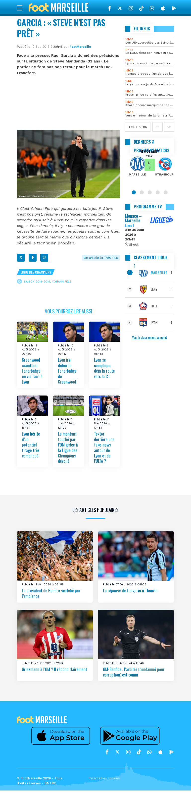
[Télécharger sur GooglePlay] (174, 8)
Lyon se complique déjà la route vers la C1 (104, 368)
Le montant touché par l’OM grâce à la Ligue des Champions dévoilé (68, 447)
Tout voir (137, 127)
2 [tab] (142, 192)
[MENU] (22, 8)
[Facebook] (109, 8)
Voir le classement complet (149, 337)
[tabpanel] (149, 166)
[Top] (178, 782)
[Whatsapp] (44, 258)
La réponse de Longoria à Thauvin (130, 590)
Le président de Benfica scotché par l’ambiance (51, 593)
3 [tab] (150, 192)
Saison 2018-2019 (37, 281)
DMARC (50, 783)
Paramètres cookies (104, 778)
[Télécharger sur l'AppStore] (162, 8)
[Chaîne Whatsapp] (152, 8)
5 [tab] (166, 192)
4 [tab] (158, 192)
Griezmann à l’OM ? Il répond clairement (54, 669)
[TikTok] (141, 8)
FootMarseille (80, 47)
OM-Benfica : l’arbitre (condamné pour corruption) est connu (134, 672)
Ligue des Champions (36, 272)
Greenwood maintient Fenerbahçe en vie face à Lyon (32, 371)
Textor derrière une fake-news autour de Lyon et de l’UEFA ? (104, 447)
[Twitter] (119, 8)
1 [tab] (134, 192)
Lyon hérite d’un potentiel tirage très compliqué (31, 444)
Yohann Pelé (61, 281)
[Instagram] (131, 8)
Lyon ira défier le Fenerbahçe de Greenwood (67, 371)
